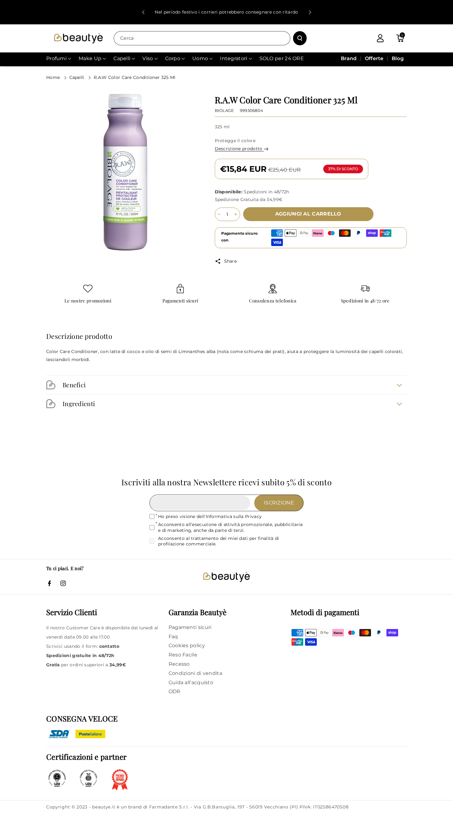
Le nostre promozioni (87, 301)
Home (53, 77)
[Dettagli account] (380, 38)
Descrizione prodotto (239, 148)
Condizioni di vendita (195, 673)
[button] (400, 38)
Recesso (179, 664)
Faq (173, 636)
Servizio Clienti (71, 612)
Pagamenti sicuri (180, 301)
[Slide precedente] (143, 12)
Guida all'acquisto (191, 682)
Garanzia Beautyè (197, 612)
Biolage (224, 110)
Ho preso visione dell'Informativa (210, 516)
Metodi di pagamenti (325, 612)
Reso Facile (183, 655)
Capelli (77, 77)
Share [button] (230, 261)
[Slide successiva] (310, 12)
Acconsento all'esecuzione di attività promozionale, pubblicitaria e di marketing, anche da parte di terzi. (230, 527)
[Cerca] (300, 38)
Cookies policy (187, 645)
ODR (175, 691)
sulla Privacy (247, 516)
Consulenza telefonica (272, 301)
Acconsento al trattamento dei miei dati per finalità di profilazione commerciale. (218, 541)
